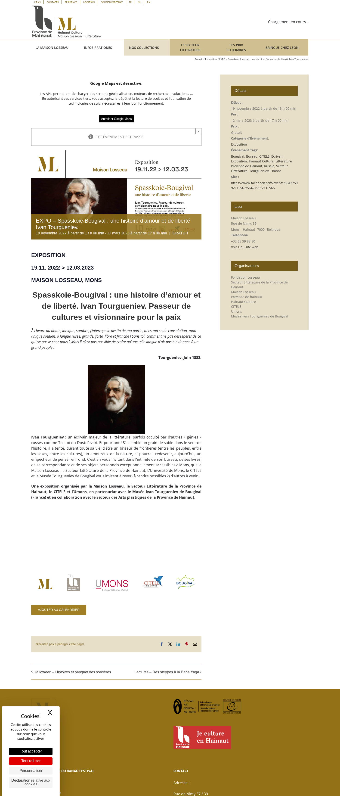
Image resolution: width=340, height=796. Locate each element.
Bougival (237, 156)
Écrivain (277, 156)
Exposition (239, 144)
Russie (269, 166)
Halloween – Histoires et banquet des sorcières (72, 672)
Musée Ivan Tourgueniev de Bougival (166, 491)
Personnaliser (30, 771)
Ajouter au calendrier (59, 610)
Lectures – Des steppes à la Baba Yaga (166, 672)
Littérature (283, 161)
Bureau (251, 156)
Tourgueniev (259, 171)
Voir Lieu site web (244, 247)
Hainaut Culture (261, 161)
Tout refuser (30, 761)
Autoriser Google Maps (116, 119)
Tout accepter (31, 751)
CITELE (264, 156)
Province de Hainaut (246, 166)
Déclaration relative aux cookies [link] (30, 782)
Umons (80, 491)
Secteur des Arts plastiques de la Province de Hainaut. (145, 497)
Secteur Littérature (149, 486)
